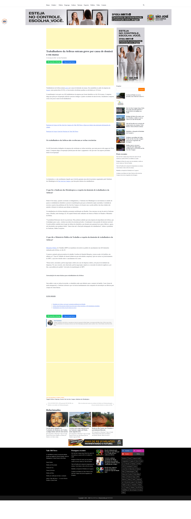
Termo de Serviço (50, 470)
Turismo (79, 5)
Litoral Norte (125, 469)
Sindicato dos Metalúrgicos (82, 399)
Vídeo (98, 5)
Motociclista (132, 469)
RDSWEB (110, 498)
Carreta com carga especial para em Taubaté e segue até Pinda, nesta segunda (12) (79, 429)
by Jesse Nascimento (62, 57)
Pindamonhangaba (130, 471)
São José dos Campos (64, 181)
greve (66, 88)
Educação (127, 463)
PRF (138, 476)
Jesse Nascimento (58, 320)
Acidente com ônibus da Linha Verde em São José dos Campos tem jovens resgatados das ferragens (82, 473)
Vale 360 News (139, 487)
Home (48, 5)
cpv (123, 463)
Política (93, 5)
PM (136, 471)
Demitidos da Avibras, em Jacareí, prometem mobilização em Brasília (69, 304)
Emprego (67, 5)
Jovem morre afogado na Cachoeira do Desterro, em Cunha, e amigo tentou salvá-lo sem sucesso (57, 429)
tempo (128, 484)
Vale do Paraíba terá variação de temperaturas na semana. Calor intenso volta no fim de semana (135, 125)
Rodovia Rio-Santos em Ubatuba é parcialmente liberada (102, 429)
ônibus (123, 492)
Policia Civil (124, 474)
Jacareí (48, 90)
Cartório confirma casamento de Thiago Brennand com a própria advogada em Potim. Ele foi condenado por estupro (112, 461)
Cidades (53, 5)
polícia (130, 474)
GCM (123, 466)
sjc (122, 482)
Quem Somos (49, 462)
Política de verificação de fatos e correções (56, 476)
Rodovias (124, 479)
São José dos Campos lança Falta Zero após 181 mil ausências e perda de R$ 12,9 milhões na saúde (135, 110)
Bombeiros (124, 458)
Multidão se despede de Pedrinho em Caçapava (127, 170)
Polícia (61, 5)
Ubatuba (132, 487)
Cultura (73, 5)
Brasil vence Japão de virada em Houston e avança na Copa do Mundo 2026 (112, 470)
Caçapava (132, 461)
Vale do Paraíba (133, 490)
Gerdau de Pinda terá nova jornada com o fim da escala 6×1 (135, 95)
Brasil (129, 458)
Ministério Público (51, 248)
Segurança (139, 479)
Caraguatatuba (125, 461)
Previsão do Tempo (131, 476)
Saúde (134, 479)
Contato (103, 5)
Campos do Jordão (136, 458)
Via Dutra (140, 490)
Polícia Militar (137, 474)
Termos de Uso (49, 467)
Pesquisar (118, 86)
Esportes (86, 5)
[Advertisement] (80, 38)
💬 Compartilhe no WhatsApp (54, 62)
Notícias (138, 469)
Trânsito (139, 484)
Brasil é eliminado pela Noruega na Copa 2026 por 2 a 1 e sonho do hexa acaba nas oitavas (112, 452)
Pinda (123, 471)
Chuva (137, 461)
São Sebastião (139, 482)
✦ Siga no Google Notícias (69, 62)
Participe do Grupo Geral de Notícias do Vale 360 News (62, 131)
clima (141, 461)
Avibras (52, 399)
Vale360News (125, 490)
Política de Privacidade (51, 465)
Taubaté (123, 484)
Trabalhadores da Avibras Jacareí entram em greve (64, 307)
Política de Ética (50, 473)
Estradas (138, 463)
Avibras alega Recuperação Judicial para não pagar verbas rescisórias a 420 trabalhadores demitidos (76, 306)
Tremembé (134, 484)
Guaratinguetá (129, 466)
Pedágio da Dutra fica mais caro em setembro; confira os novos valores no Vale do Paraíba (135, 118)
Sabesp (129, 479)
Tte (123, 487)
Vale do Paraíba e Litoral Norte (55, 397)
